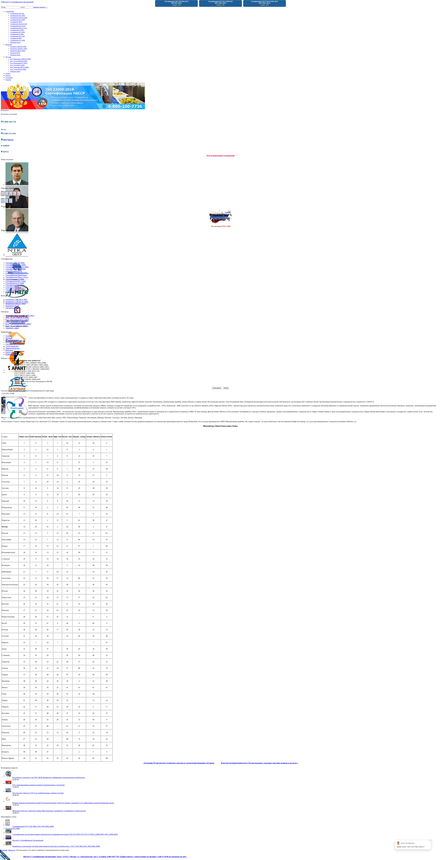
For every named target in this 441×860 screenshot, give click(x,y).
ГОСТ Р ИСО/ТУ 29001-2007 (25, 377)
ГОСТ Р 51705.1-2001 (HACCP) (26, 371)
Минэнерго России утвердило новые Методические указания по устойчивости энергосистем (49, 811)
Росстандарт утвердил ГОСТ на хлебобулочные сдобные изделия (38, 793)
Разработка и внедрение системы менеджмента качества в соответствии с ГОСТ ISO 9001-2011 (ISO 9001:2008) (56, 846)
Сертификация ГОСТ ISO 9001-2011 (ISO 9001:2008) (33, 826)
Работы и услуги (21, 386)
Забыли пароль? (39, 7)
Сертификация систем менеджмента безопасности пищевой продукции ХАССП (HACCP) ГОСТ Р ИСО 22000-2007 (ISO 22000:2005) (65, 834)
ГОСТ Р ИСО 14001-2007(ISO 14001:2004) (31, 365)
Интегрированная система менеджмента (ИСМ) (33, 381)
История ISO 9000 (13, 828)
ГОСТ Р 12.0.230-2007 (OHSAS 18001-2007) (31, 367)
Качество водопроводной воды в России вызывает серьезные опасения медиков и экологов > (259, 763)
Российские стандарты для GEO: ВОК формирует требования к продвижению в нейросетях (48, 777)
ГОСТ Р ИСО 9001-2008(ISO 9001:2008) (30, 363)
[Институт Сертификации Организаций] (17, 2)
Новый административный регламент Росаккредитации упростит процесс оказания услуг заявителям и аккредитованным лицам (63, 803)
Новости (11, 850)
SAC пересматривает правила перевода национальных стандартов (38, 785)
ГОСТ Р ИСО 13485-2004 (24, 373)
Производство (20, 383)
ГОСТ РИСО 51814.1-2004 (24, 375)
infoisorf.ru (8, 140)
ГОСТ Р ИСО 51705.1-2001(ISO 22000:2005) (31, 369)
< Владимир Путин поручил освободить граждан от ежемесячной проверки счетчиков (178, 763)
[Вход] (47, 7)
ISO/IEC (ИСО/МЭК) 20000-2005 (27, 379)
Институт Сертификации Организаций (27, 840)
